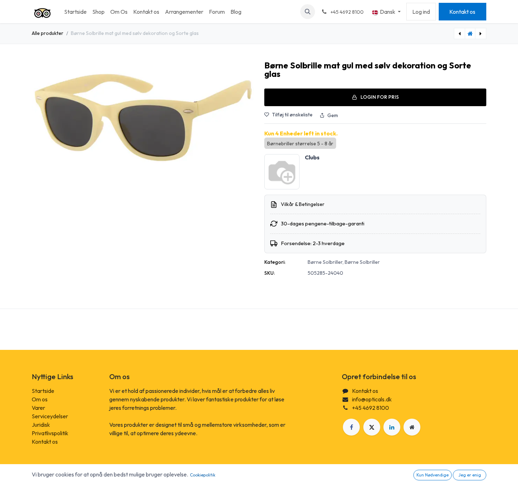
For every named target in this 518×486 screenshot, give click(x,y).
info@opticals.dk (372, 399)
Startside (43, 390)
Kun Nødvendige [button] (433, 475)
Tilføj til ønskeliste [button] (292, 114)
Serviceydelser (50, 416)
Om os (40, 399)
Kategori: (274, 262)
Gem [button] (332, 115)
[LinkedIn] (391, 427)
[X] (371, 427)
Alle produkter (47, 33)
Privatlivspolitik (50, 433)
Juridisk (41, 424)
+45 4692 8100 (370, 407)
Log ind (421, 11)
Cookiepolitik (202, 475)
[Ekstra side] (411, 427)
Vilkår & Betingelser (303, 204)
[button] (307, 11)
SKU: (269, 273)
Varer (38, 407)
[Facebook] (351, 427)
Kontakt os (462, 11)
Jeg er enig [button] (469, 475)
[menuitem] (75, 12)
